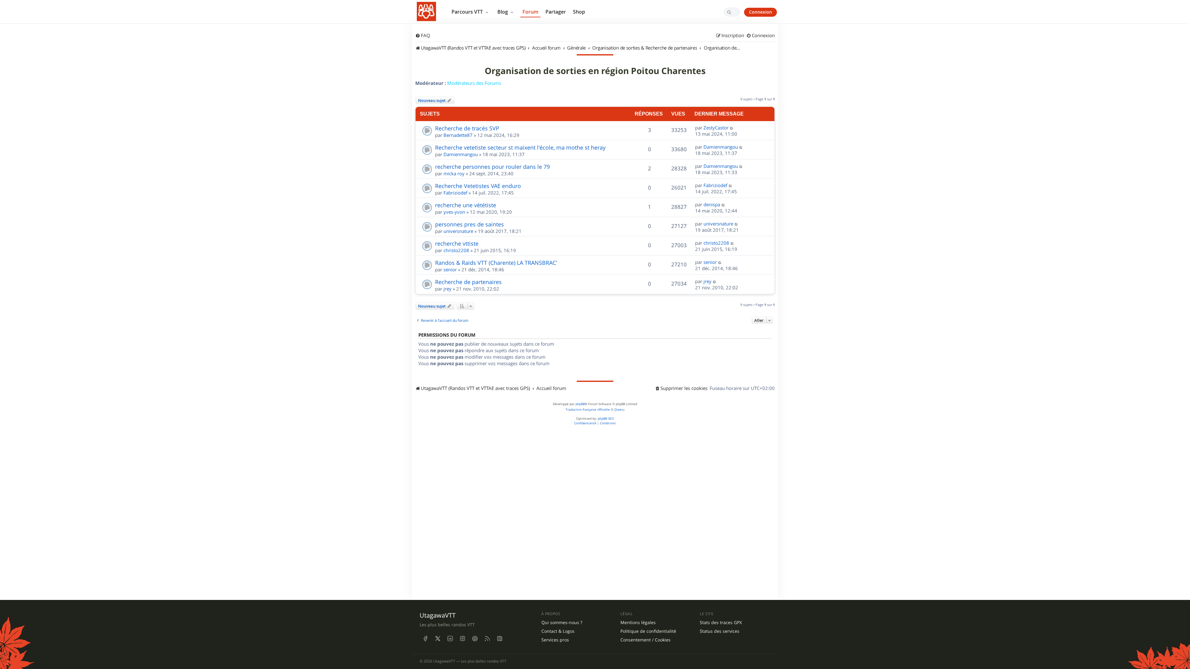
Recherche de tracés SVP (467, 128)
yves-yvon (454, 212)
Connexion (760, 12)
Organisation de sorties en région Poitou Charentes (595, 71)
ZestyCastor (716, 128)
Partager (555, 11)
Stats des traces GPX (721, 622)
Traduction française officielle (588, 410)
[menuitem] (422, 35)
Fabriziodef (455, 193)
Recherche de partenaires (468, 282)
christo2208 (456, 250)
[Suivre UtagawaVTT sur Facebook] (425, 638)
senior (450, 269)
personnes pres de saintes (469, 224)
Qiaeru (619, 410)
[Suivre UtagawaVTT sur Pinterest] (474, 638)
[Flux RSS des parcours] (487, 638)
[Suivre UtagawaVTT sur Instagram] (462, 638)
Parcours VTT (468, 11)
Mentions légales (638, 622)
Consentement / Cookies (645, 640)
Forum (530, 11)
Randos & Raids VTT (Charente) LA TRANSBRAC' (496, 262)
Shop (579, 11)
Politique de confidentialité (648, 631)
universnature (458, 231)
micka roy (454, 173)
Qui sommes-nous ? (561, 622)
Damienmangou (460, 154)
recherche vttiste (456, 243)
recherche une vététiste (465, 205)
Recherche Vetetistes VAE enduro (478, 186)
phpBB (580, 404)
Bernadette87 (458, 135)
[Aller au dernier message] (732, 128)
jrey (447, 289)
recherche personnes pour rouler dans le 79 (492, 166)
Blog (503, 11)
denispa (711, 204)
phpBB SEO (606, 419)
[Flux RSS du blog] (499, 638)
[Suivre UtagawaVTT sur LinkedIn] (450, 638)
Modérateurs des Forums (474, 83)
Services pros (555, 640)
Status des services (719, 631)
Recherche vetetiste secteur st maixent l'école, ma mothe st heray (520, 147)
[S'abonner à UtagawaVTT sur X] (437, 638)
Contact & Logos (558, 631)
